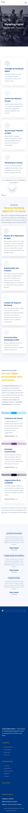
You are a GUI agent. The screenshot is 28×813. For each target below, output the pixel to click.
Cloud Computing (8, 771)
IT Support (6, 776)
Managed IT (7, 773)
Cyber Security (7, 768)
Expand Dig (19, 810)
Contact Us (7, 755)
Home (5, 28)
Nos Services (11, 28)
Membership (7, 752)
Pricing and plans (8, 747)
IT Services (7, 765)
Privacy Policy (7, 749)
